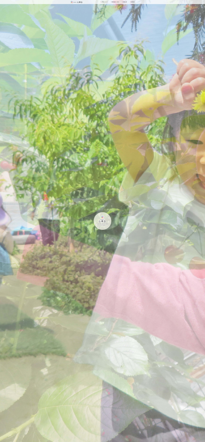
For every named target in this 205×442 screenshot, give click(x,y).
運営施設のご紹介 (115, 1)
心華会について (104, 1)
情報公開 (125, 1)
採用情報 (133, 1)
